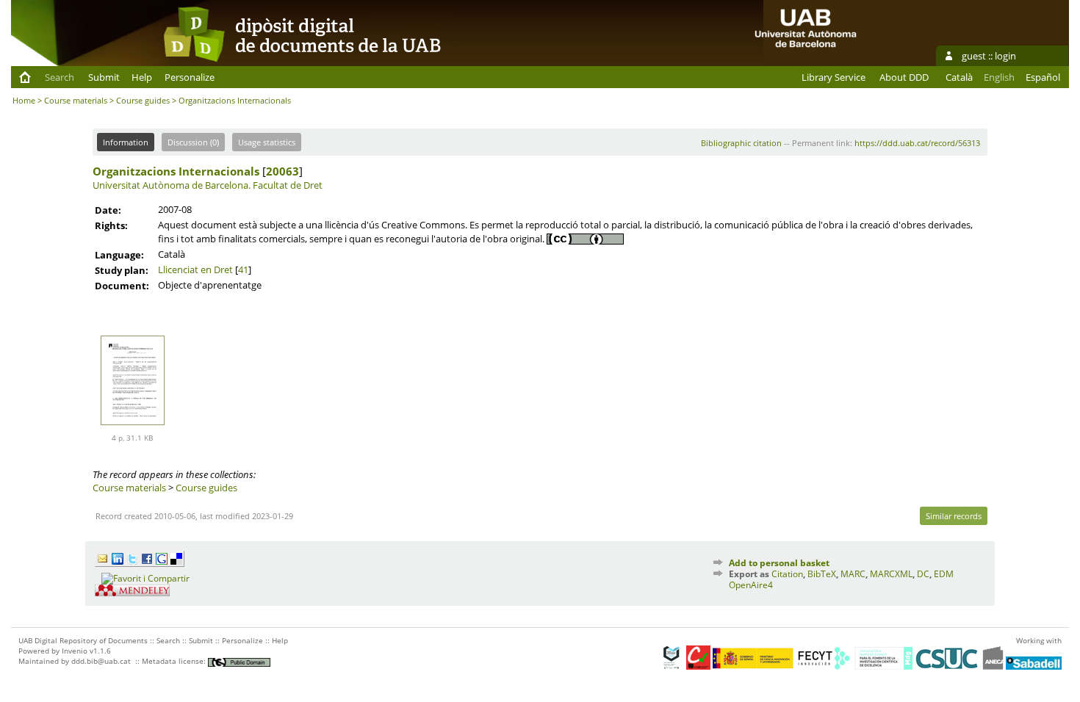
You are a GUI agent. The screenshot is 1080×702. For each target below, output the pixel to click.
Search (59, 77)
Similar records (954, 515)
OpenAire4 (751, 584)
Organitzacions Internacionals (176, 171)
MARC (852, 573)
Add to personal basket (779, 562)
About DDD (904, 77)
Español (1043, 77)
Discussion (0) (193, 142)
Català (959, 77)
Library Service (833, 77)
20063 (282, 171)
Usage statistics (266, 142)
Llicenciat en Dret (195, 269)
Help (142, 77)
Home (23, 100)
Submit (104, 77)
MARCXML (891, 573)
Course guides (143, 100)
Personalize (190, 77)
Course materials (75, 100)
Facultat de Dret (288, 185)
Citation (787, 573)
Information (125, 142)
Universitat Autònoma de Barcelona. (172, 185)
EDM (944, 573)
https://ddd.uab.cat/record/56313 (917, 142)
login (1005, 55)
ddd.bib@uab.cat (101, 661)
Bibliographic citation (741, 142)
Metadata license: (175, 661)
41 (243, 269)
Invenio (74, 650)
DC (923, 573)
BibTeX (821, 573)
